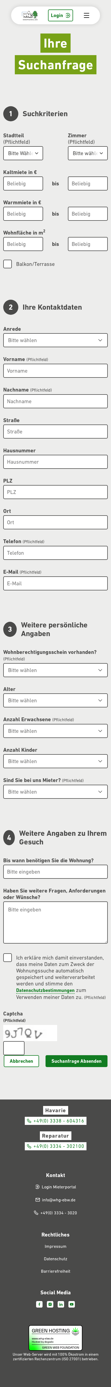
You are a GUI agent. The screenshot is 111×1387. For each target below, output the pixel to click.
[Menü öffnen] (88, 15)
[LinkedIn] (61, 1304)
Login (57, 15)
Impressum (56, 1246)
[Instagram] (50, 1304)
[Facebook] (39, 1304)
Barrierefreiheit (55, 1271)
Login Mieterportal (59, 1186)
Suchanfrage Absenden (76, 1061)
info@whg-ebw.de (58, 1199)
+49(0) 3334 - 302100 (58, 1146)
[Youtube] (71, 1304)
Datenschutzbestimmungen (45, 990)
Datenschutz (55, 1258)
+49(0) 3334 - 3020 (58, 1212)
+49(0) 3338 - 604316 (58, 1121)
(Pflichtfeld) (16, 138)
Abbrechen (21, 1061)
